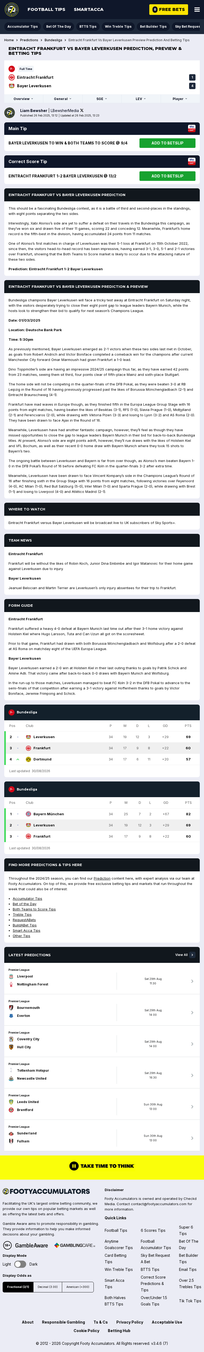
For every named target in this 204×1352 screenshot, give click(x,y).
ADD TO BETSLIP (167, 143)
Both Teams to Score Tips (34, 909)
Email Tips (188, 1269)
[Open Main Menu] (197, 9)
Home (9, 40)
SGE (99, 99)
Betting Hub (119, 1330)
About (27, 1322)
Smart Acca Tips (26, 930)
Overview (21, 99)
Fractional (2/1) (18, 1287)
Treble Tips (22, 914)
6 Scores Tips (153, 1230)
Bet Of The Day (58, 26)
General (61, 99)
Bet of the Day (24, 904)
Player (178, 99)
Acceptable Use (167, 1322)
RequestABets (24, 920)
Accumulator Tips (22, 26)
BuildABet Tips (25, 925)
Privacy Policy (129, 1322)
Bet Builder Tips (153, 26)
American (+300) (77, 1287)
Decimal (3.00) (48, 1287)
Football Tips (46, 9)
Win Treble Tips (118, 26)
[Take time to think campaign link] (102, 1170)
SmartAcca (89, 9)
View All (181, 955)
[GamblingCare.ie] (74, 1245)
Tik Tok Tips (190, 1301)
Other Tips (21, 936)
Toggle (20, 1264)
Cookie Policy (86, 1330)
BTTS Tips (87, 26)
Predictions (29, 40)
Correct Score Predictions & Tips (153, 1283)
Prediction (102, 878)
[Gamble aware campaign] (31, 1245)
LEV (139, 99)
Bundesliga (53, 40)
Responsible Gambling (63, 1322)
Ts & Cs (101, 1322)
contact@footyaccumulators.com (158, 1204)
